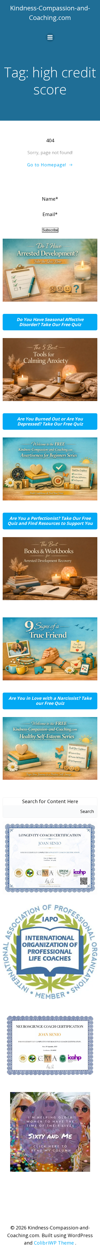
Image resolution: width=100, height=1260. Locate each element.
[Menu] (50, 37)
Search (87, 811)
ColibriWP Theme (54, 1243)
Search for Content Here (50, 801)
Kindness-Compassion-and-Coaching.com (50, 12)
